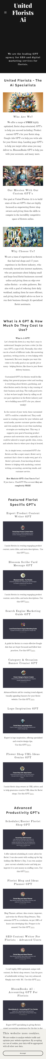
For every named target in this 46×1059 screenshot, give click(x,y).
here (27, 553)
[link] (23, 21)
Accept (23, 1053)
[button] (6, 12)
